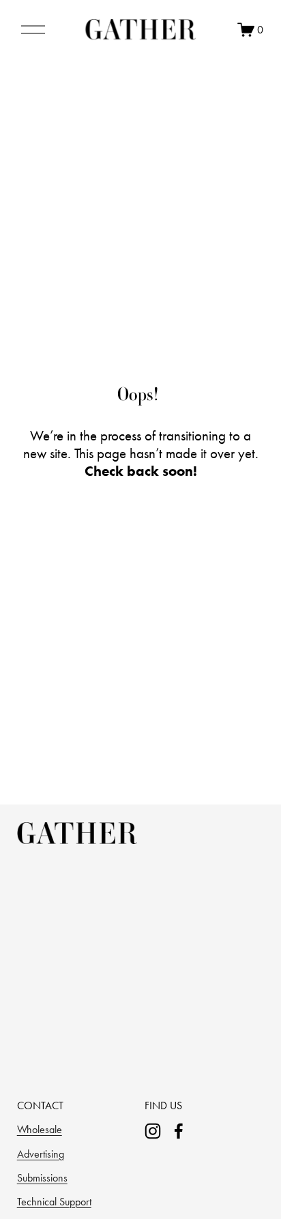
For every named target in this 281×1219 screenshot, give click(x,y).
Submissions (42, 1177)
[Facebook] (179, 1131)
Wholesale (39, 1129)
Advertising (40, 1153)
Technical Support (54, 1201)
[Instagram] (153, 1131)
